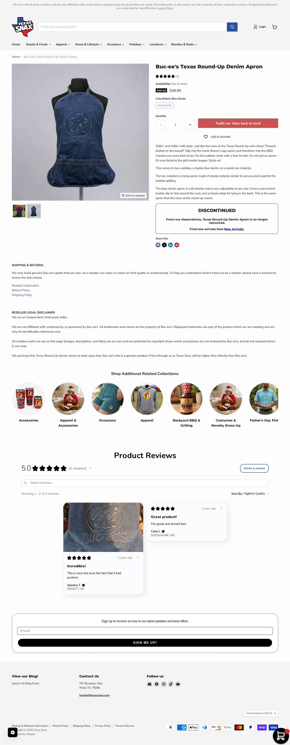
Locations (157, 44)
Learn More (165, 8)
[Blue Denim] (165, 110)
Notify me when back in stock (238, 123)
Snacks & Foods (37, 44)
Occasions (114, 44)
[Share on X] (164, 245)
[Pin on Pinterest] (176, 245)
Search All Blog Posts (25, 683)
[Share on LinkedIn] (170, 245)
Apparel (62, 44)
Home (16, 44)
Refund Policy (21, 290)
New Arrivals (233, 229)
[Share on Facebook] (158, 245)
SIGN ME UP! (145, 642)
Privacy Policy (103, 726)
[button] (260, 27)
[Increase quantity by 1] (190, 125)
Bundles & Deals (183, 44)
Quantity (161, 116)
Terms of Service (124, 726)
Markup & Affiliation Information (30, 726)
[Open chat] (12, 732)
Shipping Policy (22, 295)
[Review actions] (137, 557)
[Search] (232, 27)
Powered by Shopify (23, 734)
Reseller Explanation (25, 285)
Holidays (135, 44)
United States (259, 713)
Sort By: (237, 494)
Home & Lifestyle (87, 44)
